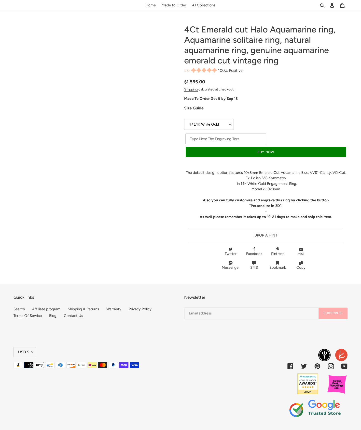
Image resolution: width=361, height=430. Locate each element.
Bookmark (277, 267)
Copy (300, 267)
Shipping (191, 89)
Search (19, 309)
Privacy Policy (140, 309)
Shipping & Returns (83, 309)
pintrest (277, 254)
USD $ (23, 352)
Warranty (113, 309)
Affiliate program (46, 309)
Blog (52, 315)
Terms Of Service (28, 315)
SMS (254, 267)
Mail (301, 254)
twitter (230, 254)
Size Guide (194, 108)
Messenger (231, 267)
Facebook (254, 254)
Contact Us (73, 315)
